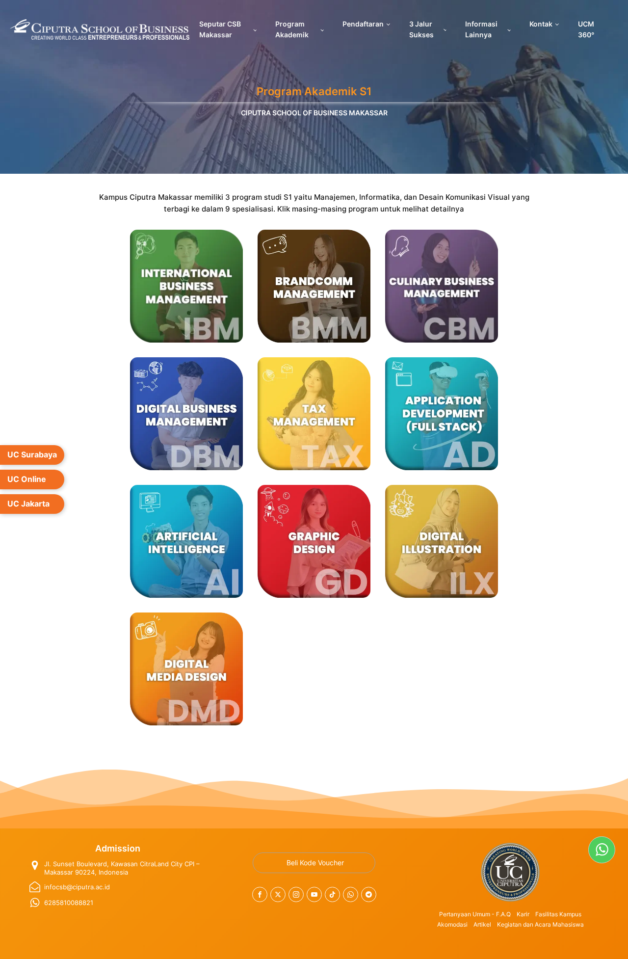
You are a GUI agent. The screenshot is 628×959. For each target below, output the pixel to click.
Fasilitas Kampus (558, 914)
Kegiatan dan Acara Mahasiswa (540, 924)
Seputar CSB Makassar (220, 29)
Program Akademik (292, 29)
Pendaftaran (363, 24)
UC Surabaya (32, 454)
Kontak (540, 24)
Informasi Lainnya (481, 29)
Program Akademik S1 (314, 91)
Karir (523, 914)
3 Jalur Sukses (421, 29)
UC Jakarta (28, 503)
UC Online (26, 479)
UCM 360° (586, 29)
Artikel (482, 924)
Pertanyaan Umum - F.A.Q (475, 914)
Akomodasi (452, 924)
